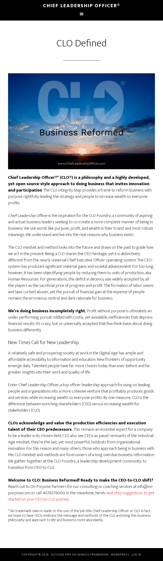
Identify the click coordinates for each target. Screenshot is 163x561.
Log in (136, 554)
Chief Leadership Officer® (81, 5)
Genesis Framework (93, 554)
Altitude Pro (61, 554)
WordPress (120, 554)
